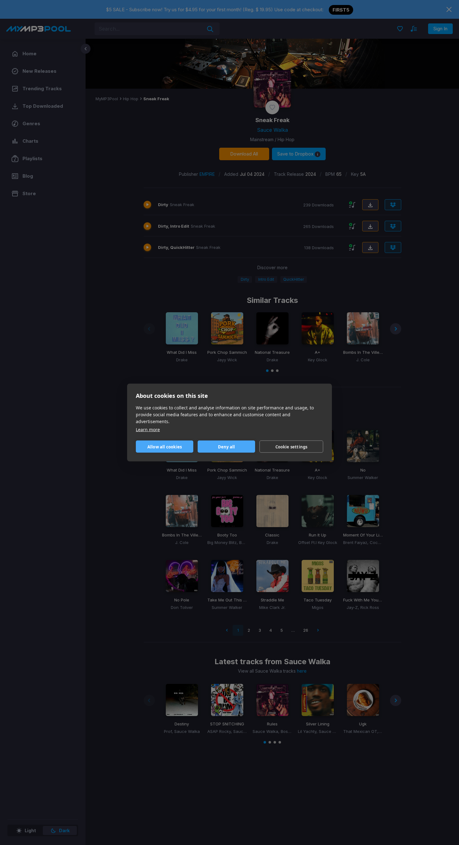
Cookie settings (291, 446)
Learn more (148, 429)
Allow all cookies (164, 446)
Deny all (226, 446)
